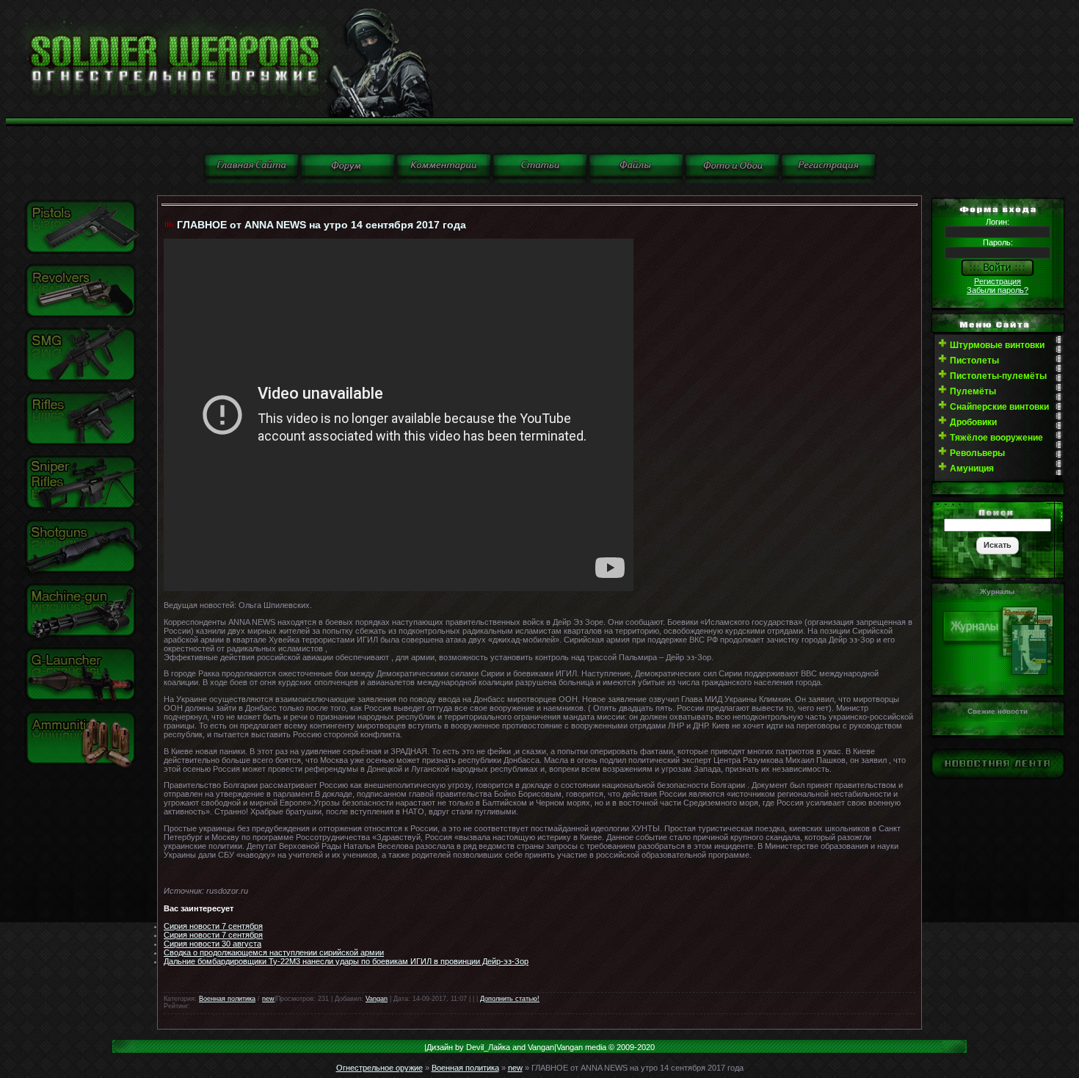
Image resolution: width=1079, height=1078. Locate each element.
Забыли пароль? (997, 290)
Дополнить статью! (510, 998)
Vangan (377, 998)
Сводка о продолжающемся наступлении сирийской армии (274, 952)
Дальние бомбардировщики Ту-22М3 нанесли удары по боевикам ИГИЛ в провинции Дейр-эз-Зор (346, 961)
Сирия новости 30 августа (212, 943)
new (268, 998)
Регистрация (997, 281)
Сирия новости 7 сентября (213, 926)
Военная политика (227, 998)
